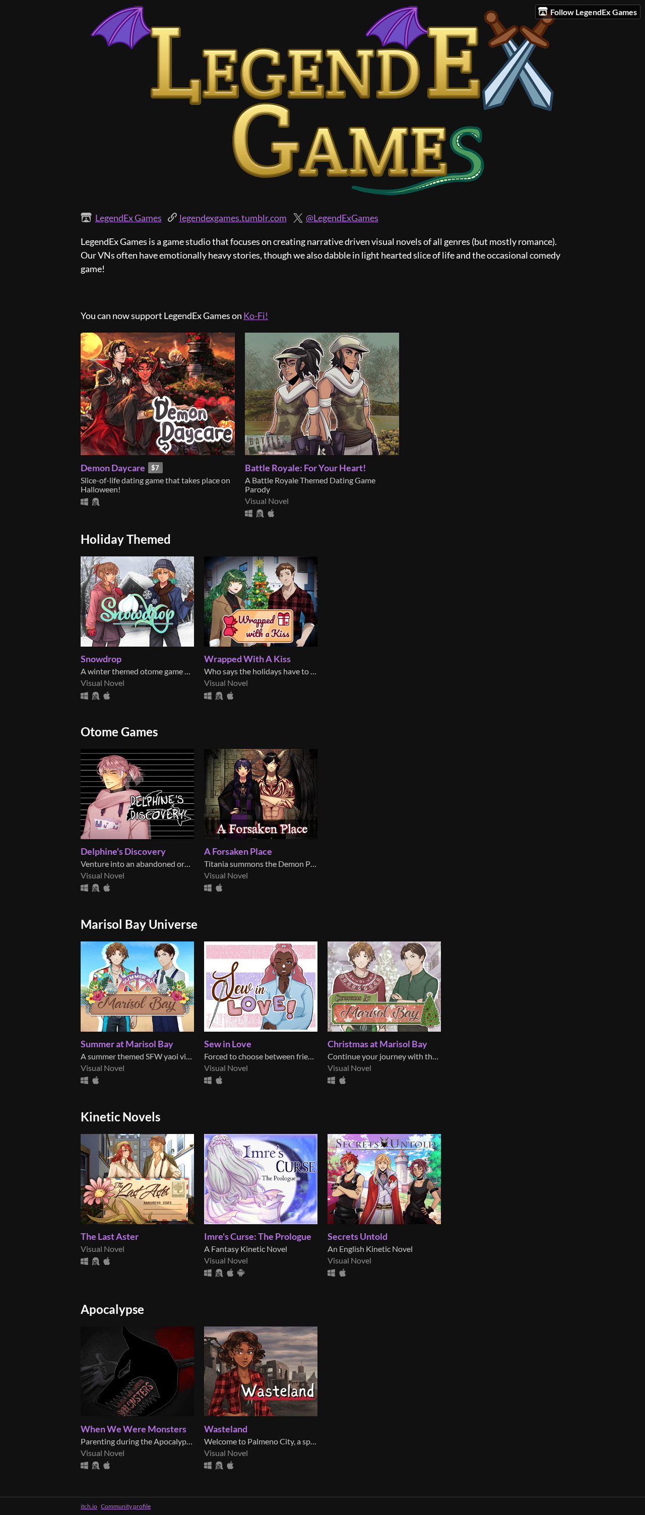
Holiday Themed (126, 539)
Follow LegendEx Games (593, 12)
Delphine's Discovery (123, 851)
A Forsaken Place (238, 851)
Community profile (126, 1506)
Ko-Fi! (255, 315)
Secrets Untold (358, 1236)
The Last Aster (110, 1236)
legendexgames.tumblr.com (233, 217)
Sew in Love (227, 1043)
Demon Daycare (113, 467)
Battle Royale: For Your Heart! (305, 467)
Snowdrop (101, 658)
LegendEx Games (128, 217)
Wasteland (225, 1428)
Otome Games (119, 732)
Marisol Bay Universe (139, 924)
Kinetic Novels (120, 1117)
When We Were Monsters (133, 1428)
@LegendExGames (342, 217)
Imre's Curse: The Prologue (257, 1236)
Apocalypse (112, 1309)
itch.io (89, 1506)
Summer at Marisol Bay (127, 1043)
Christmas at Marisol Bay (377, 1043)
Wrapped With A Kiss (247, 658)
